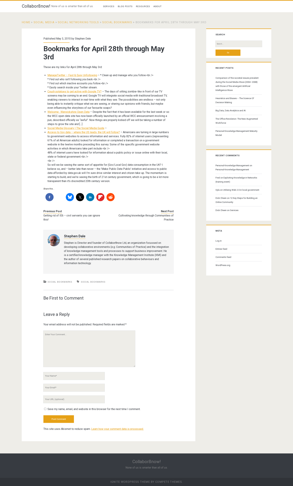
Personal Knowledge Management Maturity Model (236, 133)
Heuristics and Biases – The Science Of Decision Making (235, 100)
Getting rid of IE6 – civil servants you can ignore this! (71, 217)
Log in (219, 241)
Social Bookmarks (117, 22)
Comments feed (223, 257)
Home (26, 22)
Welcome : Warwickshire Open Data (68, 111)
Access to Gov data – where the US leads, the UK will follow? (83, 132)
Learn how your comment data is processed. (117, 429)
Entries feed (221, 249)
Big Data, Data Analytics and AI (231, 110)
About (157, 6)
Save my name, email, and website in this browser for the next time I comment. (93, 409)
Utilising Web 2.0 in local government (241, 190)
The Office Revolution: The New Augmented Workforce (237, 121)
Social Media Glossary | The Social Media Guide (75, 128)
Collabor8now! (36, 6)
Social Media (44, 22)
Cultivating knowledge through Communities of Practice (146, 217)
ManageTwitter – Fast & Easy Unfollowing (72, 75)
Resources (143, 6)
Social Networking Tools (78, 22)
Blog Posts (125, 6)
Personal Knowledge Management (232, 165)
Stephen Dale (83, 38)
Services (108, 6)
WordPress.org (223, 265)
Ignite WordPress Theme (130, 481)
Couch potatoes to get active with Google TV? (74, 91)
